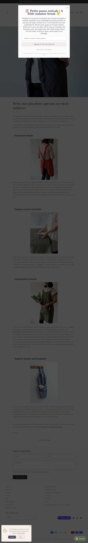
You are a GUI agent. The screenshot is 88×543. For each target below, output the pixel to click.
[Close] (30, 526)
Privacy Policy (21, 533)
